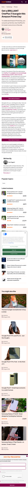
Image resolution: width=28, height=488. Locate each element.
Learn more (13, 50)
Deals (4, 183)
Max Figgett (8, 29)
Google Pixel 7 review (11, 109)
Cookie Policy (11, 242)
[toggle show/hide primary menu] (25, 2)
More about (6, 173)
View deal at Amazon (14, 98)
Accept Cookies (14, 253)
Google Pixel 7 (5, 106)
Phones (16, 6)
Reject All (14, 250)
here (7, 94)
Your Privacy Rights (14, 246)
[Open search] (22, 2)
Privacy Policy (16, 482)
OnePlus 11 (12, 125)
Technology (9, 6)
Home (3, 6)
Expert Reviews (6, 2)
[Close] (25, 232)
